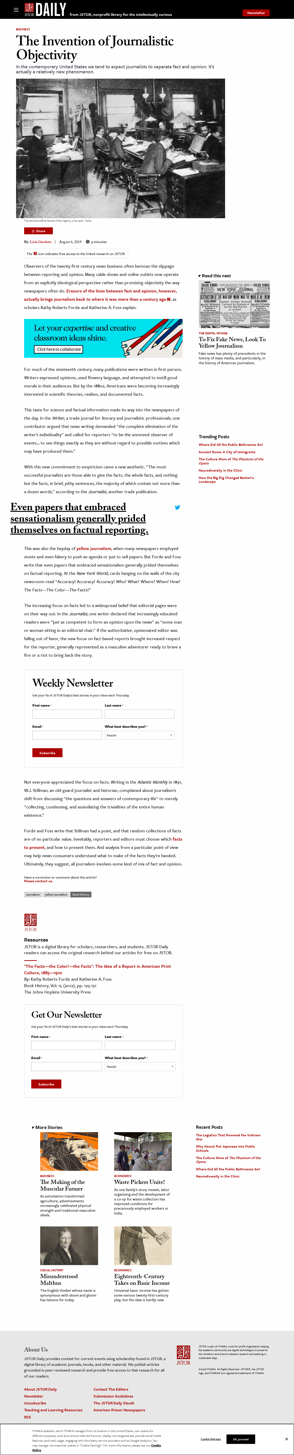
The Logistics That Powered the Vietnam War (228, 1137)
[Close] (287, 1439)
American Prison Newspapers (119, 1410)
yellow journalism (93, 548)
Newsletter (256, 12)
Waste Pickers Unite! (139, 1183)
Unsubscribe (35, 1403)
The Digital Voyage (213, 333)
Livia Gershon (40, 242)
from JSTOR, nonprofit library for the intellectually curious (121, 14)
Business (23, 29)
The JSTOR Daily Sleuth (113, 1403)
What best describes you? (126, 726)
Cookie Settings (211, 1439)
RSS (27, 1417)
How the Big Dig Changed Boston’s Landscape (226, 479)
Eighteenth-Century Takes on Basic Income (142, 1280)
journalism (33, 894)
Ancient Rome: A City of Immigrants (227, 451)
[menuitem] (256, 12)
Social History (51, 1270)
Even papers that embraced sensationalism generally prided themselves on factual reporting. (79, 520)
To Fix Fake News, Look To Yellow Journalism (232, 343)
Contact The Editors (110, 1389)
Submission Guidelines (113, 1396)
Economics (123, 1176)
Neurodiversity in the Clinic (220, 470)
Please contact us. (38, 880)
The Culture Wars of (231, 461)
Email (37, 726)
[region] (147, 1439)
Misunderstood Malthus (59, 1280)
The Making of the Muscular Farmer (62, 1186)
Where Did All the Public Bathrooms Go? (231, 444)
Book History (81, 894)
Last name (114, 705)
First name (41, 705)
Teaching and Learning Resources (53, 1410)
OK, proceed (241, 1439)
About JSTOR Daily (40, 1389)
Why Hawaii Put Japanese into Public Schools (225, 1148)
